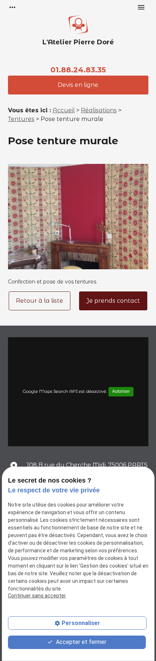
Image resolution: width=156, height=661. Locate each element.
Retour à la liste (39, 300)
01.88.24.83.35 (78, 69)
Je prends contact (113, 300)
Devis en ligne (78, 84)
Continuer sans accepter (37, 595)
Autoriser (121, 391)
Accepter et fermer (80, 641)
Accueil (64, 110)
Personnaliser (81, 623)
